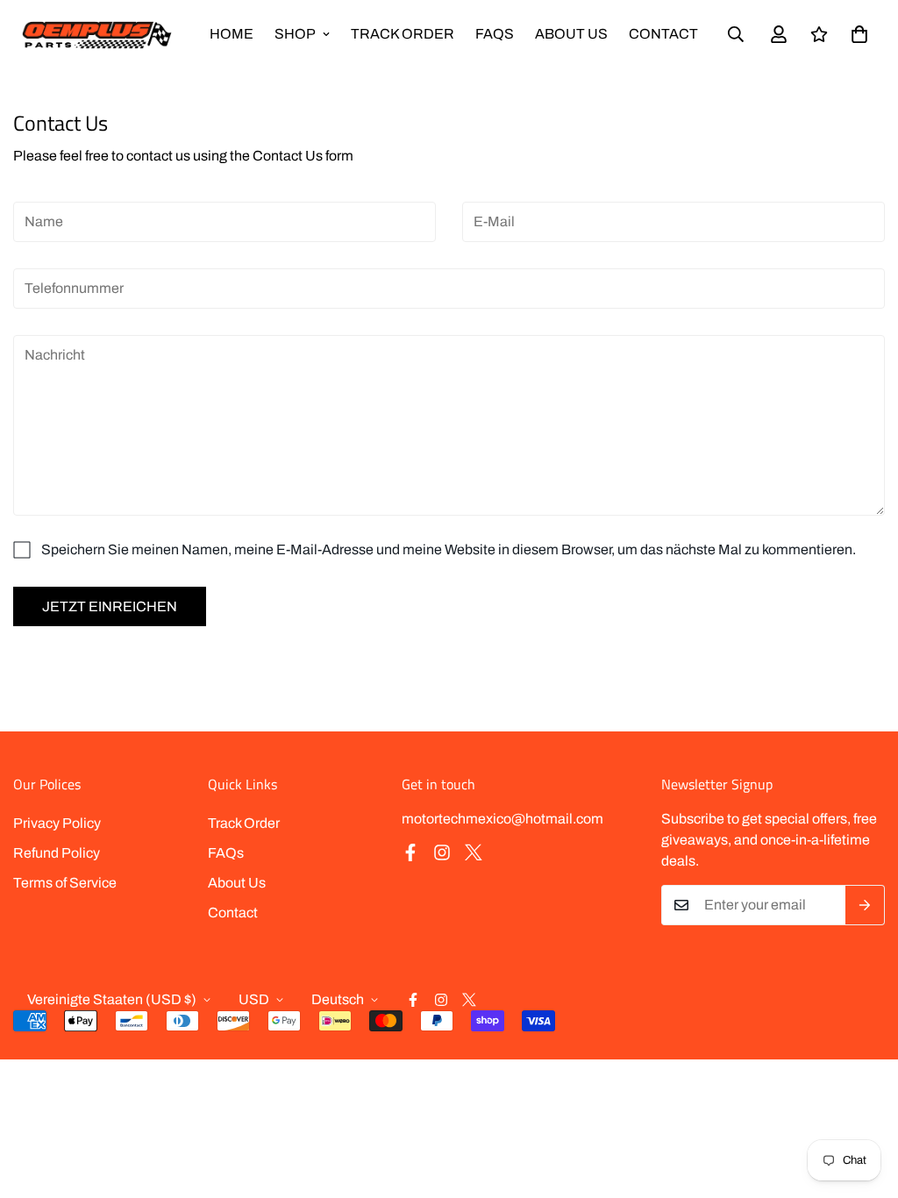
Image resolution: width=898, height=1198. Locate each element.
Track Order (402, 33)
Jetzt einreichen (109, 606)
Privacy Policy (57, 823)
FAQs (494, 33)
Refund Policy (56, 852)
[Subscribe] (865, 905)
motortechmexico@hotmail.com (502, 818)
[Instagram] (442, 852)
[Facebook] (410, 852)
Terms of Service (65, 882)
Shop (295, 33)
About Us (571, 33)
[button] (859, 34)
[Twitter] (473, 852)
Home (231, 33)
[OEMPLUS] (96, 34)
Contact (663, 33)
